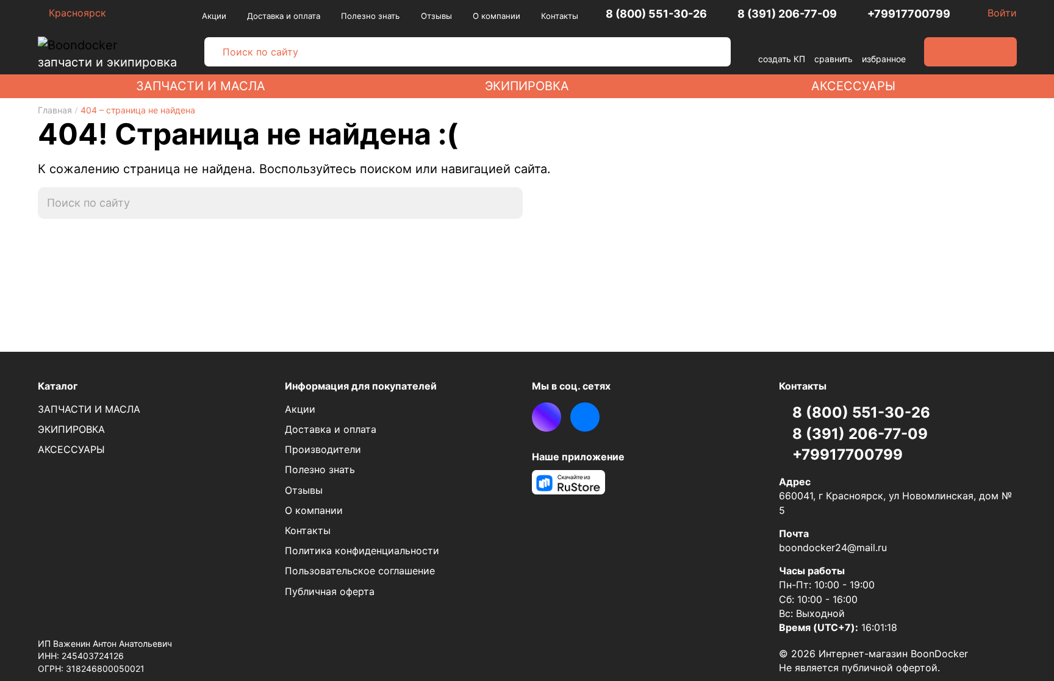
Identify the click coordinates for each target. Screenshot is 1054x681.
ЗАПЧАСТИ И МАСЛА (200, 86)
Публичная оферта (330, 591)
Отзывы (436, 16)
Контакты (559, 16)
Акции (214, 16)
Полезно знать (370, 16)
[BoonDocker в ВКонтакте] (585, 417)
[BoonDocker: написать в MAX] (546, 417)
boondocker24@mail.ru (833, 547)
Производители (323, 449)
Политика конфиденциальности (362, 550)
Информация (361, 386)
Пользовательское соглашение (360, 571)
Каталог (57, 386)
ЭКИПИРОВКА (527, 86)
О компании (496, 16)
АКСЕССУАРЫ (853, 86)
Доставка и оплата (283, 16)
